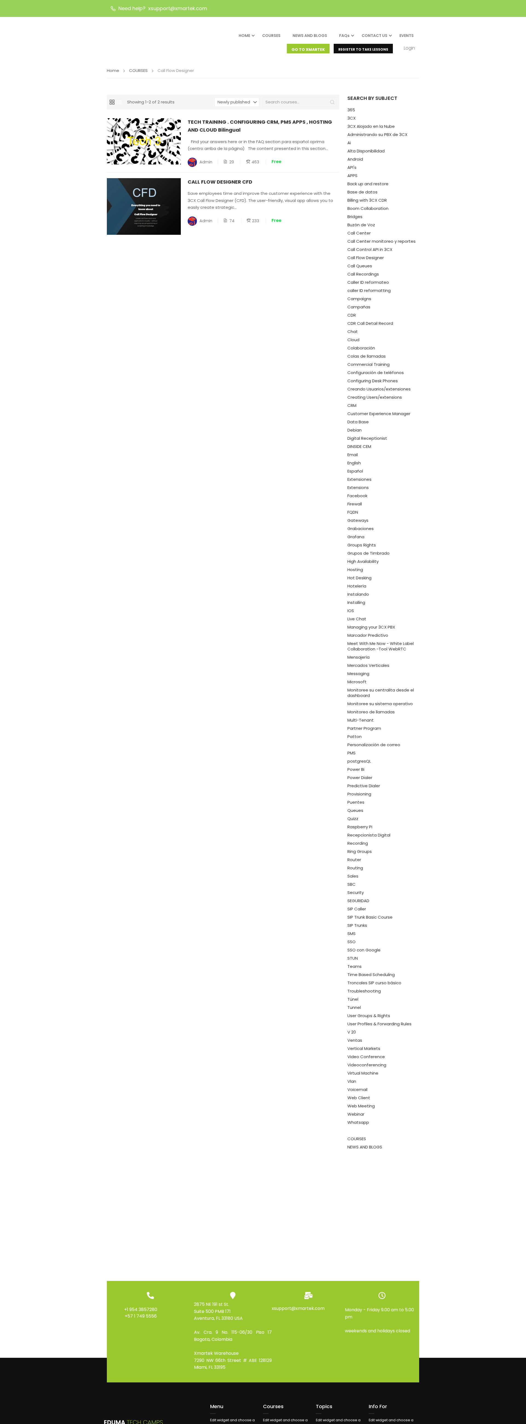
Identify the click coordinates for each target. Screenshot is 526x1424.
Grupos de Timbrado (368, 553)
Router (354, 859)
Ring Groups (359, 851)
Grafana (355, 537)
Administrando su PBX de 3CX (377, 134)
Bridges (354, 216)
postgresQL (359, 761)
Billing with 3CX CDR (367, 200)
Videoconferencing (366, 1065)
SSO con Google (364, 950)
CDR (351, 315)
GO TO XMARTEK (308, 49)
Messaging (358, 673)
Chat (352, 331)
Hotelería (356, 586)
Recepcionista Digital (368, 835)
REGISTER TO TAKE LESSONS (363, 49)
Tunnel (354, 1007)
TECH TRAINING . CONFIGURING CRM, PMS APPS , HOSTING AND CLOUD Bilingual (260, 125)
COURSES (271, 35)
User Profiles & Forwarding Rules (379, 1024)
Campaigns (359, 299)
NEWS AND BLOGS (310, 35)
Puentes (355, 802)
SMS (351, 933)
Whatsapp (358, 1122)
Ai (349, 143)
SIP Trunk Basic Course (370, 917)
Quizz (352, 818)
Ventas (354, 1040)
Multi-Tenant (360, 720)
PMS (351, 753)
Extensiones (359, 479)
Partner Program (364, 728)
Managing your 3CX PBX (371, 627)
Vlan (351, 1081)
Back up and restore (367, 184)
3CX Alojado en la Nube (371, 126)
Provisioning (359, 794)
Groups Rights (361, 545)
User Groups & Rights (368, 1015)
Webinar (355, 1114)
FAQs (344, 35)
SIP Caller (356, 909)
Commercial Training (368, 364)
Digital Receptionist (367, 438)
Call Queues (359, 266)
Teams (354, 966)
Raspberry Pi (359, 827)
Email (352, 455)
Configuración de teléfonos (375, 372)
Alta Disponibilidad (366, 151)
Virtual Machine (362, 1073)
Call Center (359, 233)
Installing (356, 602)
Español (355, 471)
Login (409, 48)
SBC (351, 884)
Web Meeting (361, 1106)
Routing (355, 868)
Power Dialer (359, 777)
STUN (352, 958)
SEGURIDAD (358, 901)
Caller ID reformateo (368, 282)
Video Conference (366, 1057)
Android (355, 159)
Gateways (357, 520)
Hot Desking (359, 578)
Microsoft (357, 682)
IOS (350, 610)
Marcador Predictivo (367, 635)
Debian (354, 430)
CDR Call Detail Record (370, 323)
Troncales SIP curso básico (374, 983)
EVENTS (406, 35)
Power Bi (355, 769)
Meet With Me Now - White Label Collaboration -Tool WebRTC (380, 646)
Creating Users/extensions (374, 397)
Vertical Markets (363, 1048)
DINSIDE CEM (359, 446)
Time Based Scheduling (371, 974)
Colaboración (361, 348)
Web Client (358, 1098)
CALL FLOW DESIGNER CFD (220, 181)
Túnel (352, 999)
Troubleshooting (364, 991)
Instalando (358, 594)
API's (351, 167)
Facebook (357, 496)
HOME (244, 35)
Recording (357, 843)
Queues (355, 810)
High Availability (363, 561)
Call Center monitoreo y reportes (381, 241)
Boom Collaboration (367, 208)
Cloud (353, 340)
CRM (351, 405)
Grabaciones (360, 528)
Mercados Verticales (368, 665)
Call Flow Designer (365, 258)
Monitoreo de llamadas (371, 712)
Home (113, 70)
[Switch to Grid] (112, 102)
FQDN (352, 512)
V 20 (351, 1032)
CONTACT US (374, 35)
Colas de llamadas (366, 356)
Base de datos (362, 192)
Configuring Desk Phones (372, 381)
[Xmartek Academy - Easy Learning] (134, 40)
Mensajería (358, 657)
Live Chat (356, 619)
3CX (351, 118)
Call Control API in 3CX (369, 249)
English (354, 463)
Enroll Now (144, 141)
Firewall (354, 504)
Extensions (358, 487)
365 (351, 110)
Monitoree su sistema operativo (380, 704)
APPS (352, 175)
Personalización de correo (373, 745)
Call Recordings (363, 274)
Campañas (358, 307)
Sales (352, 876)
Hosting (355, 569)
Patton (354, 736)
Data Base (358, 422)
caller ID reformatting (369, 290)
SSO (351, 942)
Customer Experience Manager (378, 413)
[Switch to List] (119, 102)
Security (355, 892)
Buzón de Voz (361, 225)
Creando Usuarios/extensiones (379, 389)
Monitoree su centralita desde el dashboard (380, 692)
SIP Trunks (357, 925)
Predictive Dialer (363, 786)
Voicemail (357, 1089)
